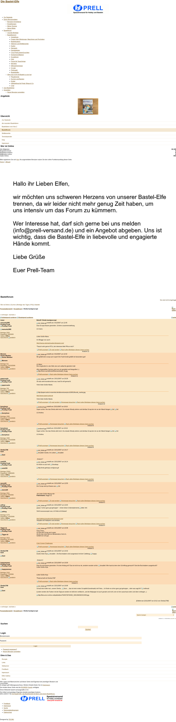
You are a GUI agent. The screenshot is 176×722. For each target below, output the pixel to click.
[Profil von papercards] (42, 402)
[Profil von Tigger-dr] (42, 546)
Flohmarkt (14, 70)
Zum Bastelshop (9, 88)
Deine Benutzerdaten (11, 19)
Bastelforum (7, 30)
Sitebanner (5, 666)
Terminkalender (7, 136)
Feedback (5, 669)
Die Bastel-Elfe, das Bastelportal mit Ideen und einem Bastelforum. (33, 694)
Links (3, 662)
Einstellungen (11, 24)
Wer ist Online (5, 305)
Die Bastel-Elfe (10, 1)
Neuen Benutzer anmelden (11, 651)
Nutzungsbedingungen (11, 710)
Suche (4, 679)
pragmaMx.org (173, 618)
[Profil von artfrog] (42, 524)
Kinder (13, 81)
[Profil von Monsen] (42, 374)
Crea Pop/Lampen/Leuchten (20, 52)
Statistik (37, 305)
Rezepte (4, 659)
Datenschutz (8, 712)
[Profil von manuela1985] (42, 350)
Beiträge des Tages (23, 305)
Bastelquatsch (15, 41)
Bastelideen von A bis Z (9, 126)
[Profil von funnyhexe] (42, 424)
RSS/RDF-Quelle (26, 687)
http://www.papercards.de (45, 395)
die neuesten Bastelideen (10, 123)
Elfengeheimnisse (17, 66)
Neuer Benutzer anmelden (15, 92)
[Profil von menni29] (42, 501)
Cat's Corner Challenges (45, 543)
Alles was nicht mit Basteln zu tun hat (19, 74)
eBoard (8, 162)
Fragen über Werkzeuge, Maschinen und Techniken (28, 39)
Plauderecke (15, 77)
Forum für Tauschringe (18, 61)
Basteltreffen (15, 72)
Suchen (13, 305)
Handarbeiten (15, 50)
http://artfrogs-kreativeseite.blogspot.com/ (50, 519)
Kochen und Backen (17, 79)
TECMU (11, 719)
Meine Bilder (11, 28)
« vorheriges (4, 315)
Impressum (5, 143)
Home (2, 162)
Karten (13, 46)
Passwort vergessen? (10, 649)
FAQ (3, 140)
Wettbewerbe (6, 133)
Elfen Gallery (6, 676)
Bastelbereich (11, 35)
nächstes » (12, 315)
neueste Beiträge (12, 33)
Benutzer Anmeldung (14, 22)
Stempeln (14, 48)
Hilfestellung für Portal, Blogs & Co (22, 83)
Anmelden (7, 90)
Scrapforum (15, 57)
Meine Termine (12, 26)
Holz (12, 59)
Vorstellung (14, 37)
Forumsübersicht (6, 309)
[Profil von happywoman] (42, 581)
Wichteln (14, 63)
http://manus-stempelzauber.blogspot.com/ (50, 343)
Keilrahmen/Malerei (17, 55)
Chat (12, 85)
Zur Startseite (8, 17)
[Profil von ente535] (42, 479)
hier (18, 159)
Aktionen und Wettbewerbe (20, 44)
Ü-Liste (13, 68)
